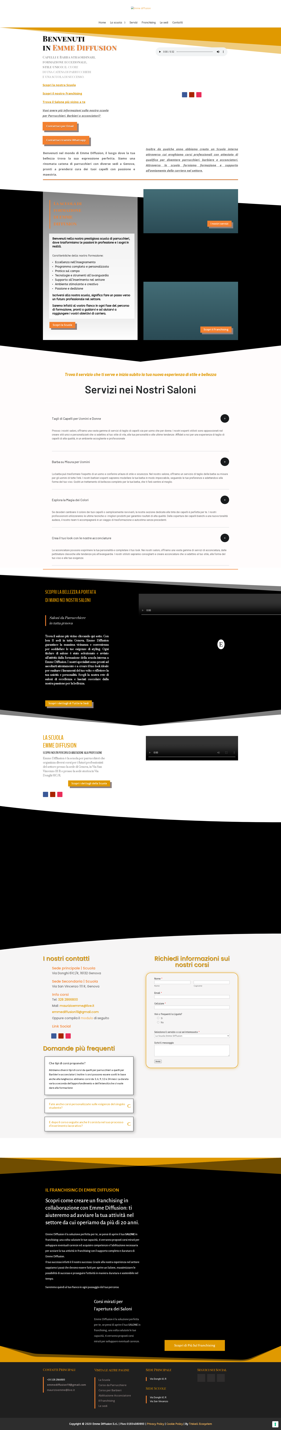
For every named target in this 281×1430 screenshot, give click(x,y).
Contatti (177, 22)
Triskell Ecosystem (200, 1423)
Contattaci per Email (60, 126)
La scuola (116, 22)
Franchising (149, 22)
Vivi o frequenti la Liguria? (168, 1014)
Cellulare (160, 1003)
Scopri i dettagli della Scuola (89, 783)
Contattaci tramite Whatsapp (66, 140)
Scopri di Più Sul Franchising (194, 1345)
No (162, 1022)
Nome (158, 978)
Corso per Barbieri (110, 1390)
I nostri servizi (219, 223)
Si (162, 1018)
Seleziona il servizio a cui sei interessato (177, 1032)
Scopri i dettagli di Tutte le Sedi (68, 703)
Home (102, 22)
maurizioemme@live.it (77, 1006)
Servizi (133, 22)
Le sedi (164, 22)
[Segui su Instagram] (198, 94)
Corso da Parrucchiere (113, 1385)
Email (158, 993)
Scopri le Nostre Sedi (215, 266)
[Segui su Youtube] (191, 94)
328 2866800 (68, 999)
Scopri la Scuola (62, 325)
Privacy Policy (156, 1423)
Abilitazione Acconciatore (115, 1395)
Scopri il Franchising (216, 329)
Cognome (198, 986)
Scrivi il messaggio (164, 1042)
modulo (87, 1018)
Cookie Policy (175, 1423)
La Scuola (104, 1380)
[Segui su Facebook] (184, 94)
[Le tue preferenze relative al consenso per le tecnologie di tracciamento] (275, 1424)
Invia (158, 1061)
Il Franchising (107, 1400)
